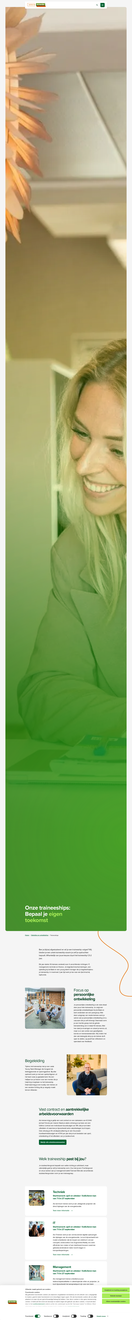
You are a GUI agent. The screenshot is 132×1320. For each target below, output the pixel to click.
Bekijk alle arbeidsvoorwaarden (53, 1142)
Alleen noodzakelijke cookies (116, 1301)
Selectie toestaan (116, 1296)
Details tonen (101, 1316)
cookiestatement (39, 1304)
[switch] (56, 1316)
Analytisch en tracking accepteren (115, 1290)
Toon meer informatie (61, 1210)
